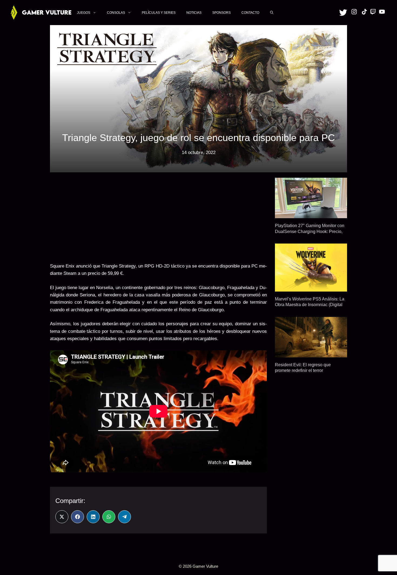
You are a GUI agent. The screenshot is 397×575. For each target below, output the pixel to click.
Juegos (83, 13)
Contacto (250, 13)
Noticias (193, 13)
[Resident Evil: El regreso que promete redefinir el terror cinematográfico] (311, 353)
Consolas (116, 13)
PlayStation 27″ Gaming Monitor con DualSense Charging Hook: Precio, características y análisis (309, 231)
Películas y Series (159, 13)
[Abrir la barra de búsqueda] (272, 12)
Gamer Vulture (47, 12)
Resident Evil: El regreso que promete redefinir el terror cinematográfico (303, 370)
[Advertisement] (158, 215)
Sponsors (221, 13)
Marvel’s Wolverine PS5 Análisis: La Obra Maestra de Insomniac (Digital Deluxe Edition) (309, 304)
